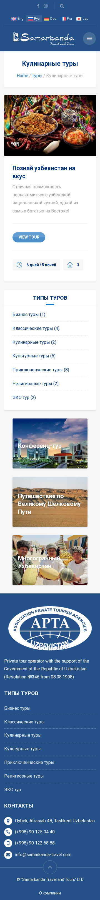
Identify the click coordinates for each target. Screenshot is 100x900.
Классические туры (32, 328)
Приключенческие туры (37, 369)
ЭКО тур (20, 397)
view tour (29, 237)
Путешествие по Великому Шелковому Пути (49, 503)
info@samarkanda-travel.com (43, 854)
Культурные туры (30, 356)
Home (22, 75)
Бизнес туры (25, 314)
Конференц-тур (40, 445)
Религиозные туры (32, 383)
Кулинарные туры (31, 342)
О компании (50, 893)
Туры (37, 75)
